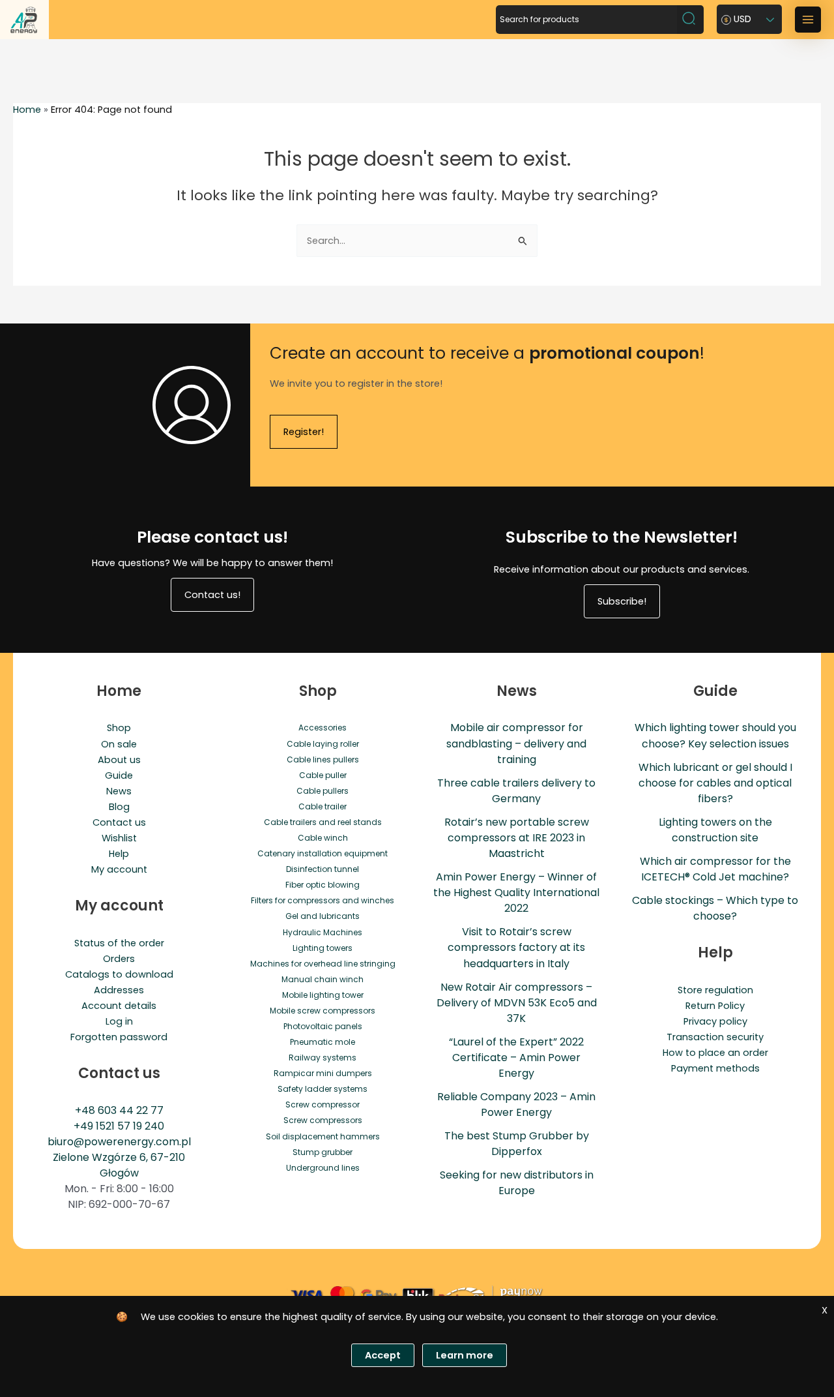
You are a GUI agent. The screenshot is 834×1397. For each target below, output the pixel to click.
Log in (119, 1021)
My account (119, 869)
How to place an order (715, 1052)
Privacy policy (715, 1021)
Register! (303, 431)
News (119, 791)
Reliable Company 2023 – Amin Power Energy (516, 1104)
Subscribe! (621, 601)
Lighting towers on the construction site (715, 830)
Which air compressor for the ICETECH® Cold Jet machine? (715, 869)
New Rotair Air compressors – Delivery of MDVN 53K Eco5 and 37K (517, 1003)
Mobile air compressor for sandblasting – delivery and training (516, 743)
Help (119, 853)
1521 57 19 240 (130, 1126)
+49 (85, 1126)
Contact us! (212, 594)
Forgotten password (118, 1037)
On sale (119, 744)
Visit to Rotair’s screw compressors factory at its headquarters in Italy (516, 947)
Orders (119, 958)
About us (119, 759)
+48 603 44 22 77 (119, 1110)
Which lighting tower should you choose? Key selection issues (715, 735)
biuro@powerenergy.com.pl (119, 1141)
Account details (118, 1005)
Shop (119, 727)
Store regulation (715, 990)
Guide (119, 775)
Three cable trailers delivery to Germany (516, 790)
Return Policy (715, 1005)
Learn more (464, 1355)
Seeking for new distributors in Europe (517, 1182)
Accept (383, 1355)
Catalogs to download (119, 974)
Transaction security (715, 1037)
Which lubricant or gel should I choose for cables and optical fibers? (715, 783)
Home (27, 109)
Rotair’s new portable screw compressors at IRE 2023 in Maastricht (516, 838)
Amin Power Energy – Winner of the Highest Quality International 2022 (516, 892)
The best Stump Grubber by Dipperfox (516, 1143)
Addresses (119, 990)
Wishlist (119, 838)
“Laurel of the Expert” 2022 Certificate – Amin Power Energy (516, 1057)
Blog (119, 806)
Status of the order (119, 943)
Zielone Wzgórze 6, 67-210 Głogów (119, 1165)
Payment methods (715, 1068)
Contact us (119, 822)
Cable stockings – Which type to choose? (715, 908)
